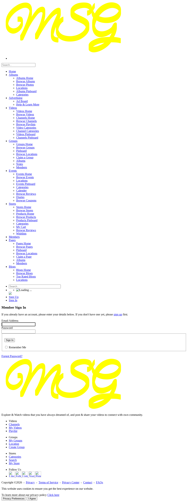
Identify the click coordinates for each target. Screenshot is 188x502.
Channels (14, 424)
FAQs (99, 482)
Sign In (9, 340)
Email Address (9, 320)
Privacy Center (70, 482)
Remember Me (17, 347)
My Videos (15, 427)
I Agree (32, 498)
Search (13, 460)
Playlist (13, 431)
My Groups (15, 440)
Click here (53, 494)
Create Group (17, 447)
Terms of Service (48, 482)
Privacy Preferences (14, 498)
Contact (87, 482)
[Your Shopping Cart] (10, 293)
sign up (118, 314)
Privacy (30, 482)
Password (7, 327)
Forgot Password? (11, 356)
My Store (14, 463)
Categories (15, 456)
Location (14, 443)
